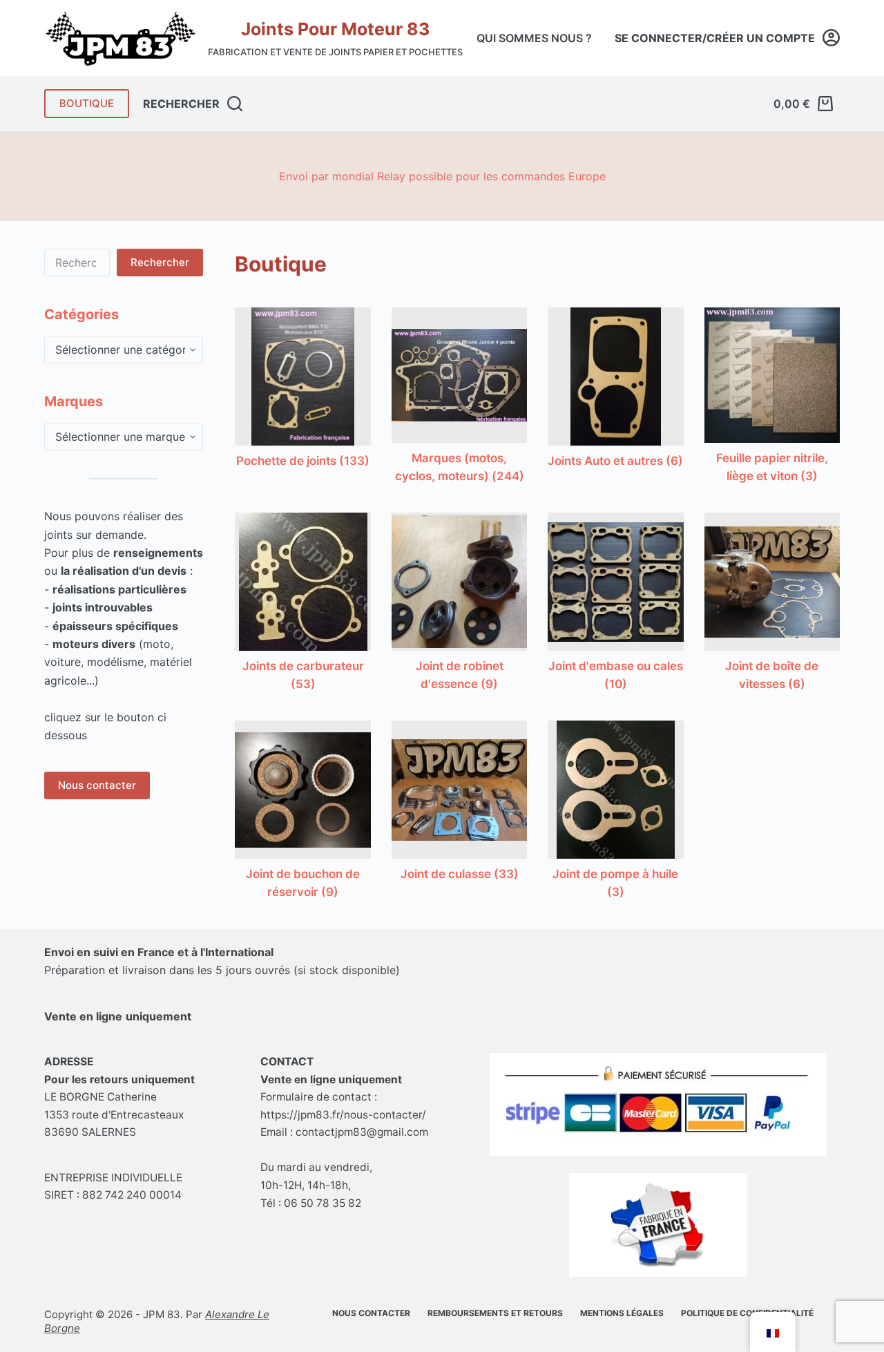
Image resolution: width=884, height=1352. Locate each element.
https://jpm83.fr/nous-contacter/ (343, 1114)
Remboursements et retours (495, 1313)
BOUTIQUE (86, 103)
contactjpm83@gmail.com (362, 1132)
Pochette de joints (302, 461)
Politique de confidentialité (747, 1313)
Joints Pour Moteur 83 (335, 29)
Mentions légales (622, 1313)
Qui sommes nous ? (534, 38)
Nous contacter (97, 785)
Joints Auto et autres (615, 461)
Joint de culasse (460, 874)
